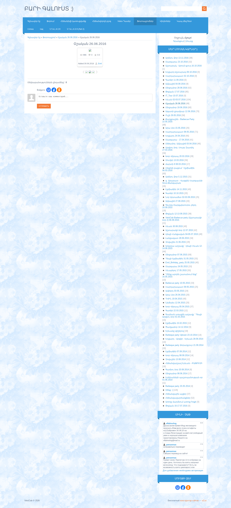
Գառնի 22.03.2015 (174, 310)
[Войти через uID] (48, 90)
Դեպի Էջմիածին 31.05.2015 (179, 258)
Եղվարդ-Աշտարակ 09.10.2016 (181, 72)
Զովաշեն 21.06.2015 (175, 242)
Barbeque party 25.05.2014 (177, 386)
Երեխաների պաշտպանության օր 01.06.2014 (182, 378)
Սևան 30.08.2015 (174, 226)
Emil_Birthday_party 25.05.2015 (180, 262)
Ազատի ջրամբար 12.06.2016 (180, 111)
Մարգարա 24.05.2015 (176, 266)
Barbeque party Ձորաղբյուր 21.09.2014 (184, 345)
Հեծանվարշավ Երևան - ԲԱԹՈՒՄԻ (183, 363)
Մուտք (189, 41)
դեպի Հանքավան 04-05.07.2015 (181, 234)
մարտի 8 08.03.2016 (175, 164)
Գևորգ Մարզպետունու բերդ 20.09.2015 (179, 206)
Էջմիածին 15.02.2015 (176, 323)
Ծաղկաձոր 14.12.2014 (176, 327)
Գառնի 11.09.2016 (174, 80)
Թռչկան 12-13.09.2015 (176, 214)
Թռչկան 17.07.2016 (174, 92)
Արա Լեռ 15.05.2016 (175, 128)
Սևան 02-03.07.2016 (175, 99)
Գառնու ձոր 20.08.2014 (177, 369)
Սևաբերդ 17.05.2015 (176, 270)
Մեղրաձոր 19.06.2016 (176, 107)
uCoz (204, 500)
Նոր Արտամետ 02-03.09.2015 (180, 197)
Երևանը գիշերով (174, 331)
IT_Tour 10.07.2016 (174, 95)
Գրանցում (178, 41)
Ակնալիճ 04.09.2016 (175, 84)
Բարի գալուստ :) (48, 8)
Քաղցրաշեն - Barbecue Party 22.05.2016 (178, 120)
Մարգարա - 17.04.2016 (177, 140)
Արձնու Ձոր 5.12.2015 (176, 177)
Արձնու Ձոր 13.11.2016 (176, 58)
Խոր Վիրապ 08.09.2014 (177, 355)
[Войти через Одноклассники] (59, 90)
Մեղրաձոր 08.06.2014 (176, 373)
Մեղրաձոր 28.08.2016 (176, 88)
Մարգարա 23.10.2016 (176, 62)
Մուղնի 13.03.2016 (174, 160)
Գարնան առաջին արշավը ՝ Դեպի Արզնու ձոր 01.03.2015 (182, 315)
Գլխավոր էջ (34, 37)
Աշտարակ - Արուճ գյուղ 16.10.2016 (183, 66)
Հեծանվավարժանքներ (177, 398)
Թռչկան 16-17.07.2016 (176, 406)
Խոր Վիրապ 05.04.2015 (177, 306)
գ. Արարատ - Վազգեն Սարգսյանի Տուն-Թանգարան (182, 181)
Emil (100, 63)
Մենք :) (169, 390)
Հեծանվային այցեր (175, 394)
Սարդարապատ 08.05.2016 (179, 132)
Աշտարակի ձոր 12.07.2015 (179, 230)
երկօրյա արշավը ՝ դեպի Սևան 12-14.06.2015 (182, 247)
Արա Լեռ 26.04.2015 (175, 295)
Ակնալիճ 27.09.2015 (175, 201)
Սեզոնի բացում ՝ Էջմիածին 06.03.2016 (178, 169)
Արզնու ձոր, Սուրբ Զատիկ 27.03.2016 (178, 148)
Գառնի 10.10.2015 (174, 193)
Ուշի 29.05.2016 (173, 115)
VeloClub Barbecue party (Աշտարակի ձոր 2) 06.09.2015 (182, 218)
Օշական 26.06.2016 (67, 37)
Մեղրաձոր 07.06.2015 (176, 254)
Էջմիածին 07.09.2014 (176, 351)
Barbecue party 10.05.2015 (177, 283)
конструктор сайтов (189, 500)
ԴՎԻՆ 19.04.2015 (173, 299)
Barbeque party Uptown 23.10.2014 (181, 335)
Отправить (44, 106)
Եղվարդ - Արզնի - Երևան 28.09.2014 (184, 339)
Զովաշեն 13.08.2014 (175, 359)
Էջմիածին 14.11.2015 (176, 189)
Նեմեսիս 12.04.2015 (175, 302)
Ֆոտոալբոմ (49, 37)
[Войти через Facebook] (54, 90)
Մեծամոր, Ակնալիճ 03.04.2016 (181, 143)
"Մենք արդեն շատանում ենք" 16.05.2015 (179, 275)
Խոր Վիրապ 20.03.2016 (177, 156)
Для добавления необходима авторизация (183, 470)
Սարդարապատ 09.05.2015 (179, 287)
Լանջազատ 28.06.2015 (177, 238)
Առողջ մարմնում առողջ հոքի (180, 402)
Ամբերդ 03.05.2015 (174, 291)
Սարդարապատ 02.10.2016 (179, 76)
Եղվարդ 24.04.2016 (175, 136)
